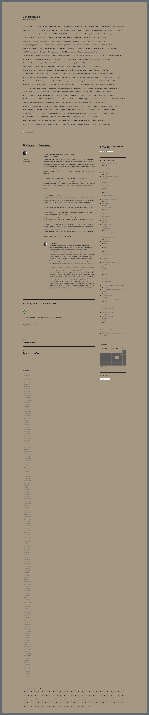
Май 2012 (26, 489)
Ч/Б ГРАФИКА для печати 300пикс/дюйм (85, 77)
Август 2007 (27, 592)
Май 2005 (26, 640)
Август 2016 (27, 402)
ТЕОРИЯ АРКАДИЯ (108, 110)
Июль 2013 (26, 464)
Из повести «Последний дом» (85, 34)
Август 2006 (27, 613)
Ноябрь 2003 (27, 673)
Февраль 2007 (27, 603)
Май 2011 (26, 511)
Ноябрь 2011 (27, 500)
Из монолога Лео (28, 37)
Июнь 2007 (27, 595)
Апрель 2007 (27, 599)
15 (124, 358)
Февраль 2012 (27, 494)
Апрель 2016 (27, 404)
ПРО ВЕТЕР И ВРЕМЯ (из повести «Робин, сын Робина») (57, 99)
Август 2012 (27, 483)
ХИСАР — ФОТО (94, 66)
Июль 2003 (26, 677)
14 (120, 358)
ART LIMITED (55, 77)
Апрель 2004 (27, 664)
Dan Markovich (31, 16)
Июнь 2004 (27, 660)
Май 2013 (26, 467)
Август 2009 (27, 548)
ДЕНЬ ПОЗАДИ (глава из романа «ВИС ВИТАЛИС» (39, 120)
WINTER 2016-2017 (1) (45, 95)
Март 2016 (26, 406)
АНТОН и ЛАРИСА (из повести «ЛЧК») (48, 27)
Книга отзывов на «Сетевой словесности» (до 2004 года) (73, 70)
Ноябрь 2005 (27, 630)
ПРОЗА (83, 41)
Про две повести (41, 37)
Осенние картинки (95, 63)
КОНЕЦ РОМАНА (118, 27)
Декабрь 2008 (27, 563)
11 (109, 358)
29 (124, 364)
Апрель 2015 (27, 426)
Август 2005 (27, 635)
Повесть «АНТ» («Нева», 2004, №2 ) (75, 27)
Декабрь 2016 (27, 395)
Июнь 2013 (27, 465)
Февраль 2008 (27, 581)
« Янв (101, 366)
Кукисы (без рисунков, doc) (49, 30)
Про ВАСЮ (58, 95)
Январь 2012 (27, 496)
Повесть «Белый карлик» (106, 34)
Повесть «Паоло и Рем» (92, 45)
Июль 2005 (26, 637)
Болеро (40, 63)
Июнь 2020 (27, 375)
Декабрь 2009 (27, 541)
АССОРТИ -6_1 (99, 56)
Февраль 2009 (27, 559)
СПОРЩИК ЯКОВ (28, 27)
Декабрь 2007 (27, 585)
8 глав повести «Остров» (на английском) (36, 34)
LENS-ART (118, 30)
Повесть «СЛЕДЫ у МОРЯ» (67, 48)
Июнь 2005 (27, 639)
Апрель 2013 (27, 469)
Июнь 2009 (27, 552)
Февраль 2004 (27, 668)
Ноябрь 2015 (27, 413)
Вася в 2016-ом (105, 304)
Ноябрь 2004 (27, 651)
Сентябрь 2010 (27, 525)
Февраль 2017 (27, 391)
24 (106, 364)
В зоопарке (108, 30)
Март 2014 (26, 449)
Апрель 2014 (27, 447)
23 (102, 364)
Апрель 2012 (27, 491)
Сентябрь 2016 (27, 400)
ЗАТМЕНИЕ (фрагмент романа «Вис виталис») (103, 88)
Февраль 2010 (27, 538)
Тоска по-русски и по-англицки (42, 59)
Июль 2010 (26, 529)
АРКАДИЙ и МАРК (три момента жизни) (35, 77)
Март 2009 (26, 557)
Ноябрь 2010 (27, 521)
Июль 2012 (26, 485)
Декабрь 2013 (27, 455)
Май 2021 (26, 373)
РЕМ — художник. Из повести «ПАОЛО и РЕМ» (69, 106)
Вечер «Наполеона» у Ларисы (109, 237)
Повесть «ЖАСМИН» (29, 48)
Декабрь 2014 (27, 433)
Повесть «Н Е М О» (108, 45)
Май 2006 (26, 619)
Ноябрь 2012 (27, 478)
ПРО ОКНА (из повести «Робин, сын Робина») (93, 99)
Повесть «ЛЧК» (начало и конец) (99, 27)
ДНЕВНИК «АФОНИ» (52, 102)
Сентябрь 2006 (27, 612)
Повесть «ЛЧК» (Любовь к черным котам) (36, 41)
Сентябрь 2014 (27, 438)
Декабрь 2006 (27, 606)
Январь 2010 (27, 539)
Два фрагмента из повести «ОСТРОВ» (111, 300)
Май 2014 (26, 446)
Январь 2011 (27, 518)
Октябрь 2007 (27, 588)
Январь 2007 (27, 604)
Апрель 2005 (27, 642)
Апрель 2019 (27, 382)
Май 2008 (26, 576)
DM (23, 156)
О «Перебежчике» (84, 81)
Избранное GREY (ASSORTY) (60, 74)
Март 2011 (26, 514)
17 (106, 361)
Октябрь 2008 (27, 566)
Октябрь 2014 (27, 437)
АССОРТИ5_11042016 (68, 52)
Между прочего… (106, 266)
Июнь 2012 (27, 487)
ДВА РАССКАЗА (66, 102)
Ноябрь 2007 (27, 586)
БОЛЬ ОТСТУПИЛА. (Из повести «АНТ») (36, 84)
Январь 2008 (27, 583)
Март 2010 (26, 536)
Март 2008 (26, 579)
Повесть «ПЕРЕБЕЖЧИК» (96, 41)
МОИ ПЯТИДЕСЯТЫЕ (107, 191)
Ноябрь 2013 (27, 456)
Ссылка (36, 66)
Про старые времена (100, 37)
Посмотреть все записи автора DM (61, 289)
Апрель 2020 (27, 377)
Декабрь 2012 (27, 476)
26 (113, 364)
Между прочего (112, 48)
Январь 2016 (27, 410)
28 (120, 364)
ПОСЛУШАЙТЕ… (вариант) (83, 56)
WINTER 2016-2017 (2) (72, 95)
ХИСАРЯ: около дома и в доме (66, 81)
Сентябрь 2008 (27, 568)
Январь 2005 (27, 648)
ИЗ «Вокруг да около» (107, 195)
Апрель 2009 (27, 556)
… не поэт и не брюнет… (114, 56)
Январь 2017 (27, 393)
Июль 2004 (26, 658)
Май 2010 (26, 532)
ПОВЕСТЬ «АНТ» (79, 117)
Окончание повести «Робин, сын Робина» (36, 56)
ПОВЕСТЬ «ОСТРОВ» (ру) (82, 37)
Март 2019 (26, 384)
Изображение (27, 66)
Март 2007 (26, 601)
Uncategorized (66, 41)
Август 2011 (27, 505)
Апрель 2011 (27, 512)
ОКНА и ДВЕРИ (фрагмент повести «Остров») (66, 92)
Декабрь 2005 (27, 628)
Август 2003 (27, 675)
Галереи (76, 41)
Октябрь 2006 (27, 610)
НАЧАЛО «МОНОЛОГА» (30, 30)
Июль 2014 (26, 442)
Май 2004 (26, 662)
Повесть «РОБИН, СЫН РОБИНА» (60, 37)
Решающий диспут (54, 124)
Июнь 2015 (27, 422)
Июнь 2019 (27, 381)
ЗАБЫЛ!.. (58, 59)
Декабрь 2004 (27, 649)
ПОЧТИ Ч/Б (60, 66)
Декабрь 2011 (27, 498)
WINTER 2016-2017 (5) (118, 99)
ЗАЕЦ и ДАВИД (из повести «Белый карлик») (97, 92)
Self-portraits (27, 59)
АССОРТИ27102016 (29, 95)
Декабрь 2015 (27, 411)
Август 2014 (27, 440)
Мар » (105, 366)
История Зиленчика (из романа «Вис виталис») (38, 70)
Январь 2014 (27, 453)
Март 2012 (26, 493)
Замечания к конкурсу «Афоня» (33, 102)
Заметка (106, 63)
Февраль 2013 (27, 473)
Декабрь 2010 (27, 520)
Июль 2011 (26, 507)
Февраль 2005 (27, 646)
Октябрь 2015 (27, 415)
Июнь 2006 (27, 617)
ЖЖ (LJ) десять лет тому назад (76, 66)
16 (102, 361)
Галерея (113, 63)
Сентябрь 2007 (27, 590)
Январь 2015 (27, 431)
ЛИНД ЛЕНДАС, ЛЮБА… (106, 74)
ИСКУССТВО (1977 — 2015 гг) (110, 77)
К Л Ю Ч (104, 180)
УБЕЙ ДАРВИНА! (93, 110)
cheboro (30, 311)
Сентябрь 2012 (27, 482)
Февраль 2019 (27, 386)
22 (124, 361)
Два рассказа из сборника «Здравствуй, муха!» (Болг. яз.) (63, 45)
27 (117, 364)
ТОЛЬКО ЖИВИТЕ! (95, 113)
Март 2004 (26, 666)
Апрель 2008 (27, 577)
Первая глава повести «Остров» (88, 52)
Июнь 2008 (27, 574)
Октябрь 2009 (27, 545)
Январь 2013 (27, 474)
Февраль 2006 (27, 624)
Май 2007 (26, 597)
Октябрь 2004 (27, 653)
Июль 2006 (26, 615)
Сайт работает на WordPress (38, 689)
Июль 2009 (26, 550)
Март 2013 (26, 471)
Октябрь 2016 (27, 399)
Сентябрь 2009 (27, 547)
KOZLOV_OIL (66, 77)
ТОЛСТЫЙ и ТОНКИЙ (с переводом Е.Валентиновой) (97, 84)
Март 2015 (26, 428)
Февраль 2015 (27, 429)
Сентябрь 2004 (27, 655)
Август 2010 (27, 527)
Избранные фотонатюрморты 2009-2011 (64, 84)
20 (117, 361)
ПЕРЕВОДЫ (56, 41)
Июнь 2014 (27, 444)
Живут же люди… (99, 102)
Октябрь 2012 (27, 480)
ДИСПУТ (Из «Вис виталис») (102, 124)
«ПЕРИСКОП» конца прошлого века (34, 88)
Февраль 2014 (27, 451)
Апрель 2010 (27, 534)
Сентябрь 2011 (27, 503)
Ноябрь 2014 (27, 435)
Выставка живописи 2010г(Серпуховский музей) (38, 81)
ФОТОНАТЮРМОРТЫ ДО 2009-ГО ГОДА (36, 74)
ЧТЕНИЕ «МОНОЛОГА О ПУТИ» (60, 117)
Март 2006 (26, 622)
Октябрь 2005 (27, 631)
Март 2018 (26, 390)
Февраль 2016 (27, 408)
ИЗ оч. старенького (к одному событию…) (92, 48)
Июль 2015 (26, 420)
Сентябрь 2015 (27, 417)
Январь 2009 (27, 561)
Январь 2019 (27, 388)
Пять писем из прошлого (68, 30)
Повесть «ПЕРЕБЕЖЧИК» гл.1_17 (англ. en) (106, 81)
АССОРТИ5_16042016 (30, 52)
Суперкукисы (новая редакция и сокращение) (37, 106)
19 (113, 361)
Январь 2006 (27, 626)
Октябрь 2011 (27, 502)
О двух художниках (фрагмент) (61, 56)
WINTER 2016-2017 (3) (89, 95)
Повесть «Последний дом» (47, 48)
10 (106, 358)
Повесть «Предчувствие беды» (33, 45)
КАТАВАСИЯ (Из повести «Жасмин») (57, 63)
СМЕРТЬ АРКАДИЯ (47, 66)
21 (120, 361)
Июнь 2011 (27, 509)
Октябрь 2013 (27, 458)
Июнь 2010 (27, 530)
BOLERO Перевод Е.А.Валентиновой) (90, 30)
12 (113, 358)
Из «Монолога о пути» (30, 99)
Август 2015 (27, 419)
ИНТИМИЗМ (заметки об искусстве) (84, 74)
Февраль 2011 (27, 516)
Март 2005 (26, 644)
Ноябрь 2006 (27, 608)
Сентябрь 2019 (27, 379)
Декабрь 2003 (27, 671)
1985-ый (84, 63)
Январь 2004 (27, 669)
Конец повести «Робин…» (82, 102)
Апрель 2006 (27, 621)
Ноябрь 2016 (27, 397)
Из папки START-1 (80, 88)
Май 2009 (26, 554)
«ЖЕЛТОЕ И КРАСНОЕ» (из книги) (63, 34)
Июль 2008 (26, 572)
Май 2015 (26, 424)
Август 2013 (27, 462)
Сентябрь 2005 (27, 633)
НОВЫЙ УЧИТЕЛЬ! (29, 113)
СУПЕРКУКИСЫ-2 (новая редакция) (49, 113)
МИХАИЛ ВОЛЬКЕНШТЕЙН (68, 120)
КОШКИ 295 (106, 70)
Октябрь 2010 (27, 523)
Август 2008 (27, 570)
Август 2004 (27, 657)
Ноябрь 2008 (27, 565)
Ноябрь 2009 (27, 543)
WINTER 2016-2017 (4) (105, 95)
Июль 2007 (26, 594)
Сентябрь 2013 (27, 460)
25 (109, 364)
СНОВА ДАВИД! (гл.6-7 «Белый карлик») (36, 92)
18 (109, 361)
